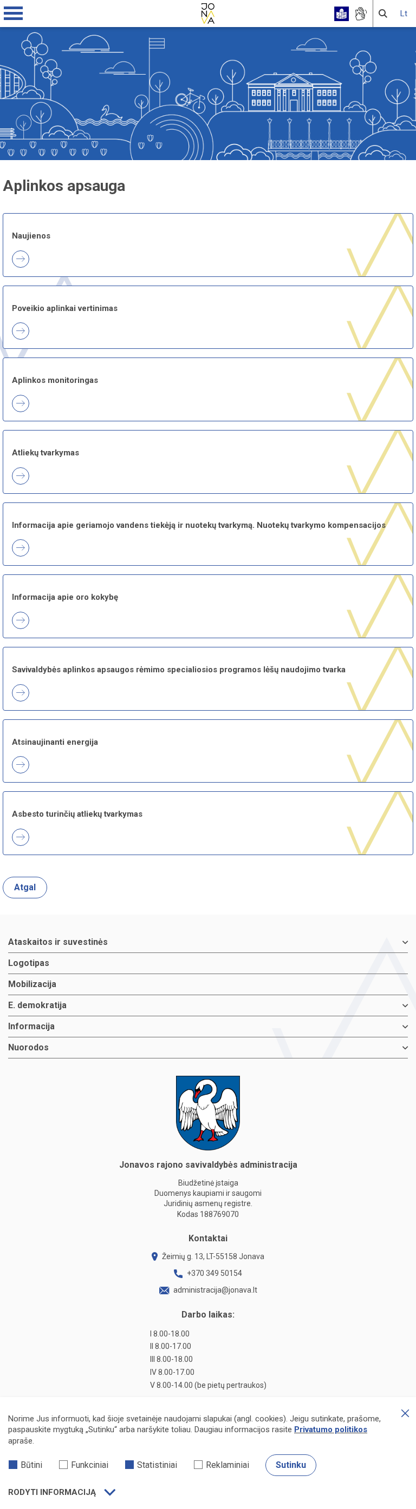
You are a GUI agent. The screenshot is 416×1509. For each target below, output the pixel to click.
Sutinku (291, 1465)
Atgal (25, 887)
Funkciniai (89, 1465)
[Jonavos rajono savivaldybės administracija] (208, 12)
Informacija (31, 1026)
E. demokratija (37, 1005)
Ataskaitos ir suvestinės (58, 942)
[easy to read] (341, 13)
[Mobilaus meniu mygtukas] (13, 13)
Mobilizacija (32, 984)
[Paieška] (383, 13)
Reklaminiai (227, 1465)
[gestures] (360, 14)
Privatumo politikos (330, 1429)
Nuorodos (28, 1047)
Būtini (31, 1465)
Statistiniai (157, 1465)
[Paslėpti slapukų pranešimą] (405, 1413)
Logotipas (28, 963)
